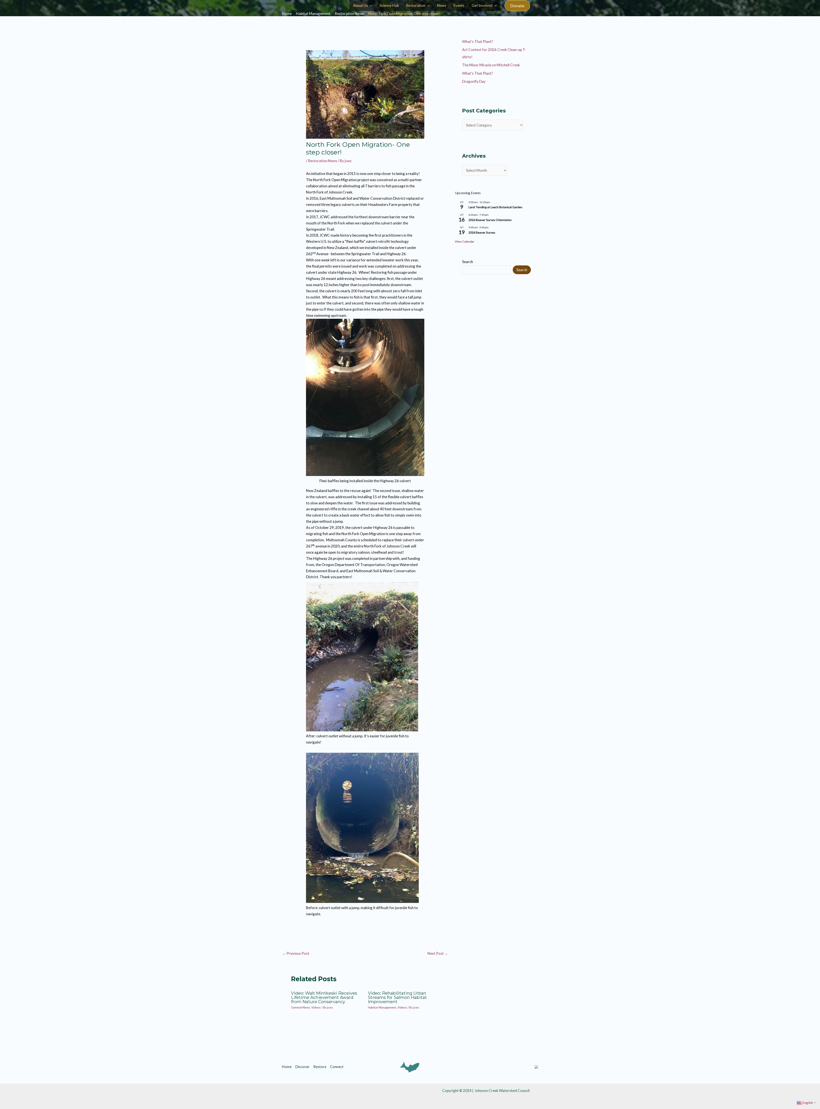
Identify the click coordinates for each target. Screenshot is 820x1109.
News (441, 5)
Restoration (415, 5)
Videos (316, 1007)
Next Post (438, 953)
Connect (337, 1066)
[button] (517, 5)
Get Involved (482, 5)
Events (459, 5)
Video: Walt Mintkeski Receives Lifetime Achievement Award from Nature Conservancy (324, 997)
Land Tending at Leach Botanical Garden (495, 207)
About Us (360, 5)
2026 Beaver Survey (482, 232)
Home (287, 1066)
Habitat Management (382, 1007)
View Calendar (464, 241)
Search (467, 261)
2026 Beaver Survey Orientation (490, 220)
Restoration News (322, 161)
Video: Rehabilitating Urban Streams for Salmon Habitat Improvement (397, 997)
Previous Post (295, 953)
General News (300, 1007)
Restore (319, 1066)
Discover (302, 1066)
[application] (370, 5)
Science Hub (389, 5)
